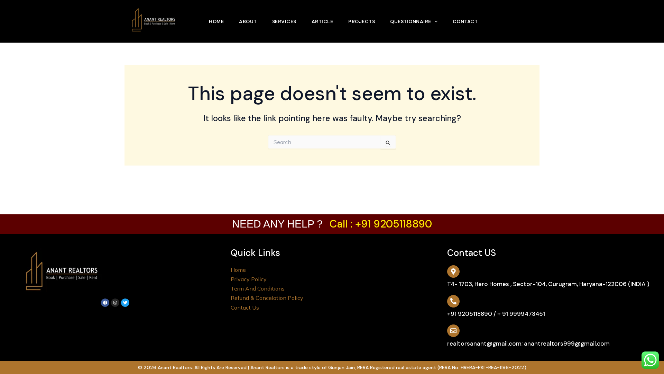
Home (216, 21)
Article (322, 21)
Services (284, 21)
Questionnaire (410, 21)
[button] (434, 21)
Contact (465, 21)
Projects (361, 21)
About (248, 21)
